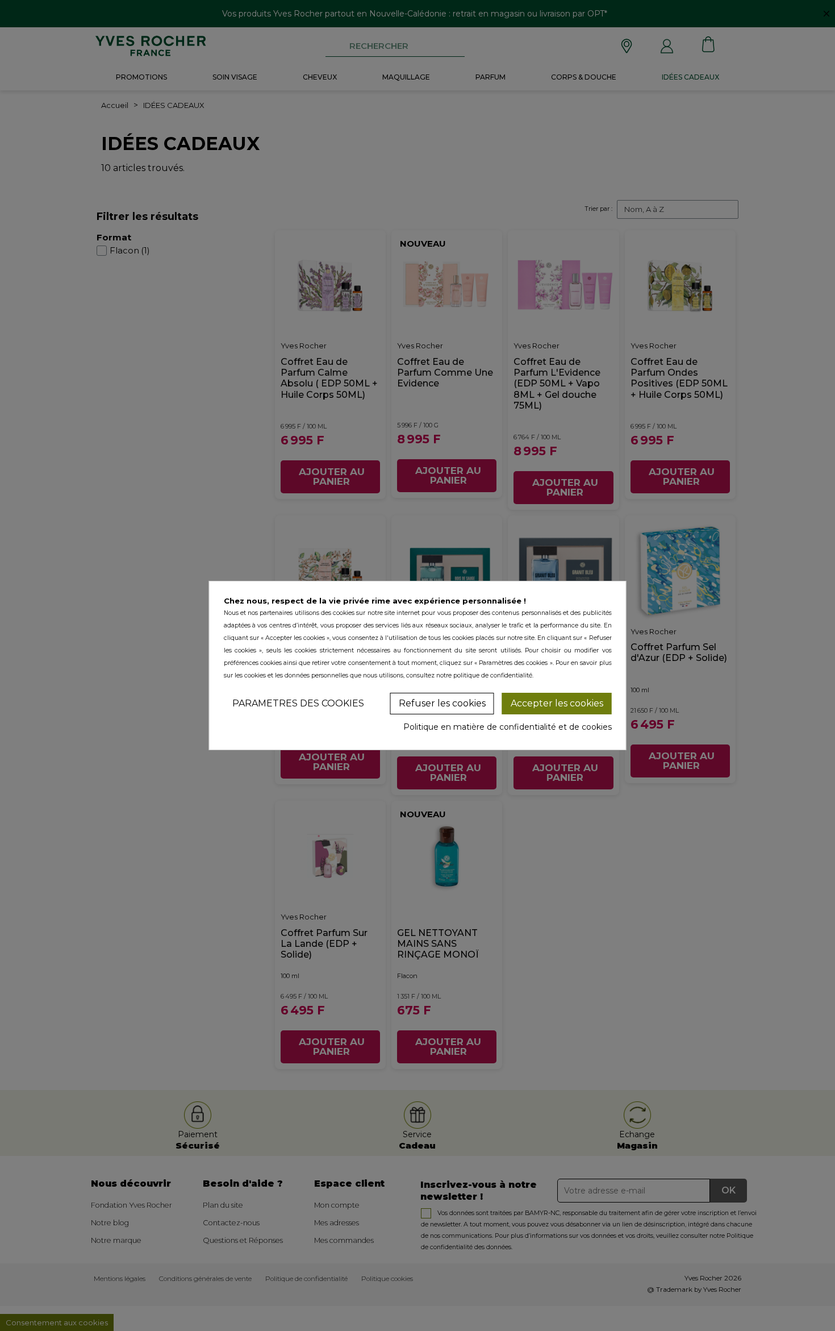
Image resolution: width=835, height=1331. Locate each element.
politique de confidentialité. (493, 675)
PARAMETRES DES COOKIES (298, 703)
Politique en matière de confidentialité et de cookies (507, 727)
